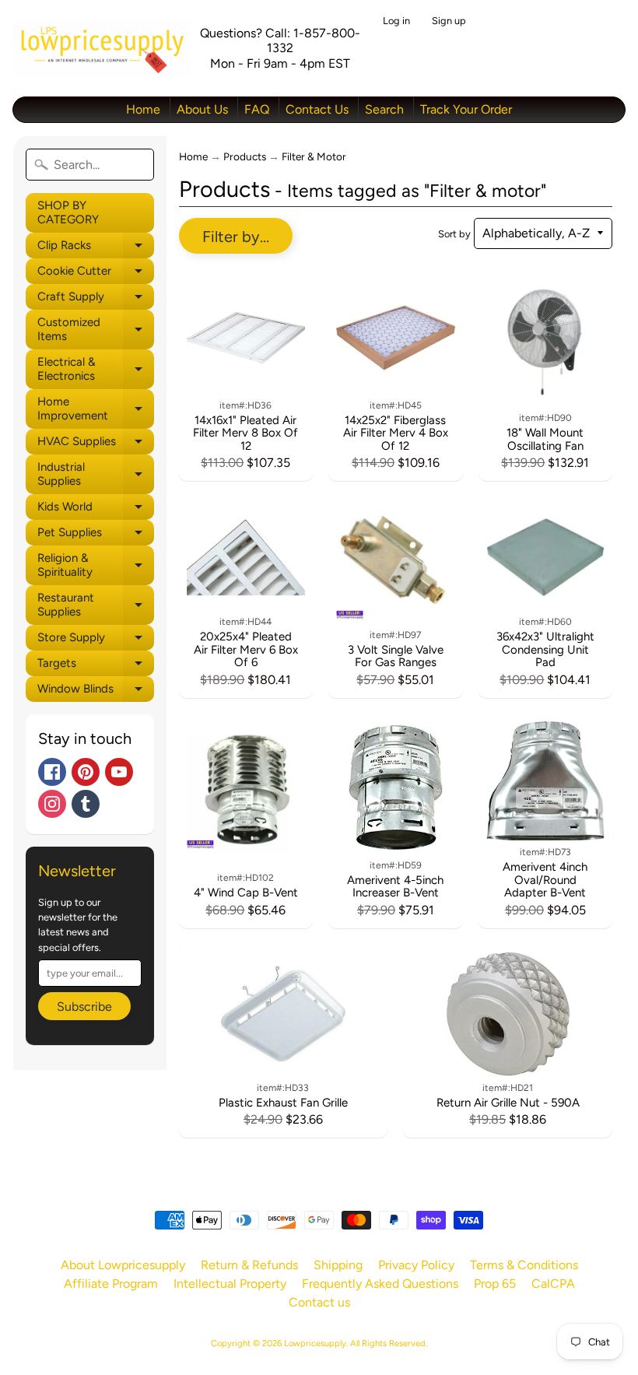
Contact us (319, 1302)
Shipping (338, 1264)
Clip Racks (95, 248)
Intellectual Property (230, 1283)
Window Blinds (95, 692)
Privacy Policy (416, 1264)
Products (244, 156)
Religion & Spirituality (95, 565)
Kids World (95, 510)
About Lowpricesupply (123, 1264)
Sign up (449, 21)
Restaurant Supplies (95, 605)
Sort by (454, 234)
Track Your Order (466, 109)
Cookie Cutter (95, 274)
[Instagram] (52, 804)
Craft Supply (95, 299)
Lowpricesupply (315, 1343)
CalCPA (553, 1283)
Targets (95, 666)
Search (384, 109)
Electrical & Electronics (95, 369)
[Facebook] (52, 772)
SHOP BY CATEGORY (68, 212)
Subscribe (84, 1006)
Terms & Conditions (524, 1264)
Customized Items (95, 329)
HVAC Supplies (95, 444)
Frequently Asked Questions (380, 1283)
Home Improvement (95, 409)
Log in (396, 21)
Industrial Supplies (95, 474)
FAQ (256, 109)
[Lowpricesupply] (101, 48)
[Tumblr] (86, 804)
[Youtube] (119, 772)
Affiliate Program (111, 1283)
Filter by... (235, 236)
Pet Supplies (95, 535)
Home (143, 109)
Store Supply (95, 640)
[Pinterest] (86, 772)
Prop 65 (495, 1283)
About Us (202, 109)
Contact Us (317, 109)
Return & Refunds (249, 1264)
